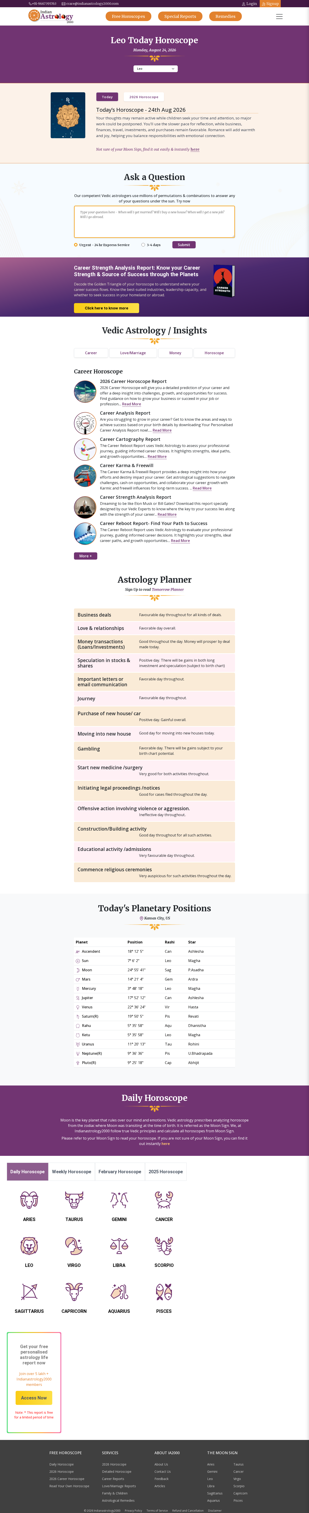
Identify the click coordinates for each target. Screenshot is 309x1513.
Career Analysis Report (125, 413)
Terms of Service (157, 1511)
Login (252, 3)
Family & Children (115, 1493)
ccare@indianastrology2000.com (92, 4)
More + (85, 555)
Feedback (161, 1479)
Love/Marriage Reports (119, 1486)
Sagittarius (215, 1493)
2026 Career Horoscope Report (133, 381)
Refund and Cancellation (188, 1511)
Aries (210, 1464)
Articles (159, 1486)
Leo (210, 1479)
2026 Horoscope (143, 97)
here (195, 149)
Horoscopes (128, 16)
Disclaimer (215, 1511)
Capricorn (240, 1493)
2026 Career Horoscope (66, 1479)
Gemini (212, 1471)
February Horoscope (120, 1171)
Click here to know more (106, 308)
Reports (180, 16)
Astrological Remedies (118, 1500)
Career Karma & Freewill (126, 465)
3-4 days (154, 245)
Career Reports (113, 1479)
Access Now (34, 1398)
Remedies (225, 16)
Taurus (238, 1464)
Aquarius (213, 1500)
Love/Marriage (133, 352)
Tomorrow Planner (168, 590)
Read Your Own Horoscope (69, 1486)
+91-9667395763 (44, 4)
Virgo (237, 1479)
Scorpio (239, 1486)
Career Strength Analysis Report (135, 497)
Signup (272, 3)
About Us (161, 1464)
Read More (131, 403)
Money (175, 352)
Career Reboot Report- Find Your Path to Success (153, 523)
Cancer (238, 1471)
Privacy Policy (133, 1511)
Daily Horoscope (27, 1171)
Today (107, 97)
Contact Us (162, 1471)
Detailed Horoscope (116, 1471)
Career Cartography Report (130, 439)
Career (91, 352)
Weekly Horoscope (71, 1171)
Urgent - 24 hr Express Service (104, 245)
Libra (210, 1486)
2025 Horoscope (166, 1171)
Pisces (238, 1500)
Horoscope (214, 352)
